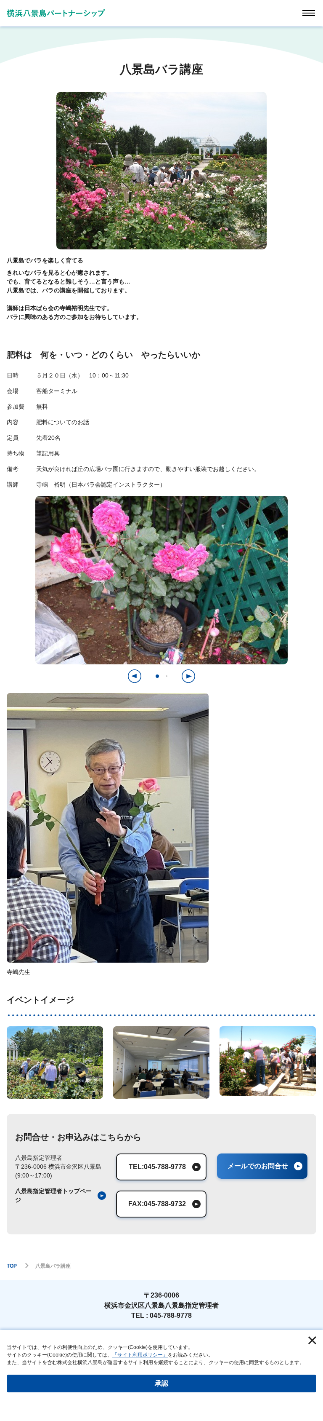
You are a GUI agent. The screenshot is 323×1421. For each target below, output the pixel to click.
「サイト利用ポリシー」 (140, 1355)
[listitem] (60, 1195)
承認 (161, 1383)
